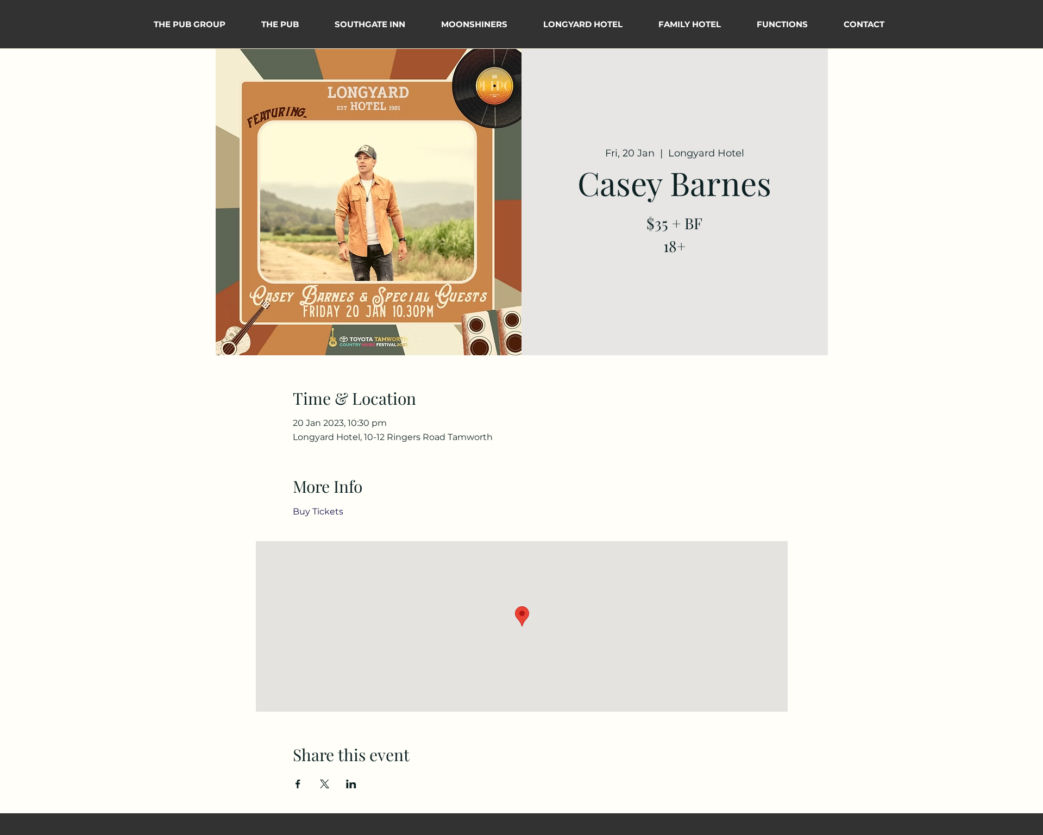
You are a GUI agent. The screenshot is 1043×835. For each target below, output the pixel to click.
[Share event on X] (324, 784)
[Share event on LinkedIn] (351, 784)
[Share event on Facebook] (298, 784)
